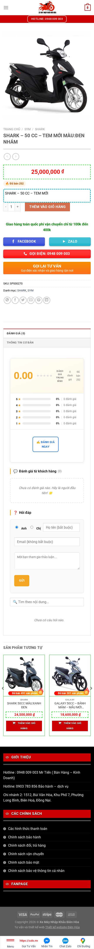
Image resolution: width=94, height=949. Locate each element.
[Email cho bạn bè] (31, 300)
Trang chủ (11, 129)
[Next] (91, 697)
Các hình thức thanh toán (27, 829)
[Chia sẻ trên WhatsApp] (7, 300)
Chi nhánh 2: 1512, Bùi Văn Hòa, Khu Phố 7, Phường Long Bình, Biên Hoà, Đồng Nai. (43, 798)
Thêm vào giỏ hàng (47, 207)
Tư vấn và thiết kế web (29, 927)
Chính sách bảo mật (23, 862)
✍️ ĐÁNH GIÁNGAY (46, 444)
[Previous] (3, 697)
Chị (38, 528)
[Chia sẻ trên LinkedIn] (46, 300)
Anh (24, 528)
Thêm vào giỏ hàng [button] (27, 726)
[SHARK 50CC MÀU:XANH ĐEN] (24, 675)
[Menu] (6, 7)
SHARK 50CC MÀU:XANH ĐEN (24, 705)
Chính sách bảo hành (24, 837)
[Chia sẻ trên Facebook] (15, 300)
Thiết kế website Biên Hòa (62, 927)
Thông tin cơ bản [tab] (20, 342)
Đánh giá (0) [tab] (16, 333)
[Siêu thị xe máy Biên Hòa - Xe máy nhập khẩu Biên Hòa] (47, 7)
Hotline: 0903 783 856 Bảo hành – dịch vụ (35, 786)
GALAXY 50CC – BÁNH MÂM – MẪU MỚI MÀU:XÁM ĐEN (70, 705)
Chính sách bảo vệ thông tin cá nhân (36, 871)
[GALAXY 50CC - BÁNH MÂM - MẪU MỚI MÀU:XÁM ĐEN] (70, 675)
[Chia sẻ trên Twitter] (23, 300)
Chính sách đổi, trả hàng (27, 845)
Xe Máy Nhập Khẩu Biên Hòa (59, 922)
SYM (27, 129)
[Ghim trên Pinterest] (38, 300)
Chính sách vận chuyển (26, 854)
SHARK (40, 129)
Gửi (21, 580)
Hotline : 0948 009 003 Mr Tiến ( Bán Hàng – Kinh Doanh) (41, 775)
